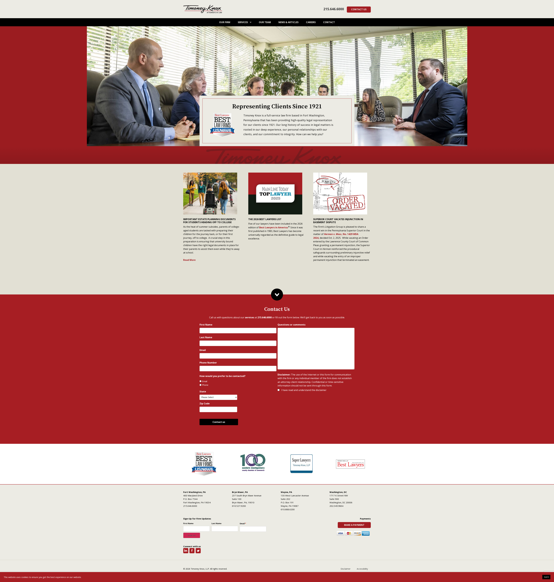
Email (204, 381)
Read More (189, 260)
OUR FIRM (224, 22)
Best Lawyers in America (273, 227)
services (249, 317)
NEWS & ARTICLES (288, 22)
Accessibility (362, 568)
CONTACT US (358, 9)
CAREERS (311, 22)
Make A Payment (354, 525)
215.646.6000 (333, 9)
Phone (205, 384)
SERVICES (243, 22)
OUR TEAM (265, 22)
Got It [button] (546, 577)
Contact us (219, 422)
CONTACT (329, 22)
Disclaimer (345, 568)
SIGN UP (192, 535)
